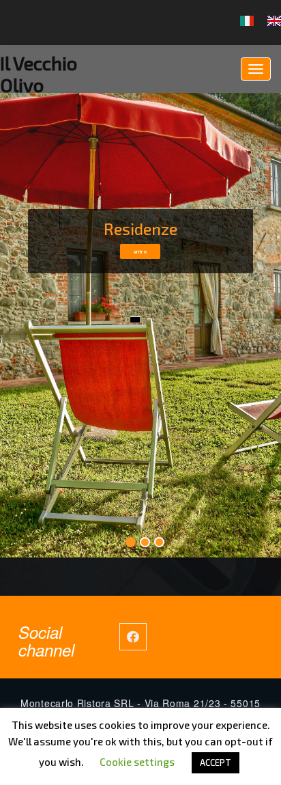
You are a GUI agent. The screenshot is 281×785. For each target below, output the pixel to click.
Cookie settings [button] (137, 762)
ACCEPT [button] (215, 762)
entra (140, 251)
